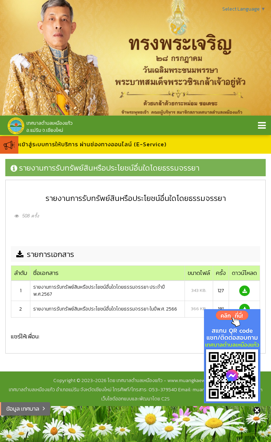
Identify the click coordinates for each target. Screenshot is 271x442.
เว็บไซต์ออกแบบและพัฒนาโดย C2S (135, 399)
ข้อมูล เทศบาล (22, 408)
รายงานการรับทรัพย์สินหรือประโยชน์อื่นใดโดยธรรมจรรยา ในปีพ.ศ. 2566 (105, 309)
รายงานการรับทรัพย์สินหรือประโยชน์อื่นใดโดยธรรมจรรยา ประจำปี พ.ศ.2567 (99, 290)
